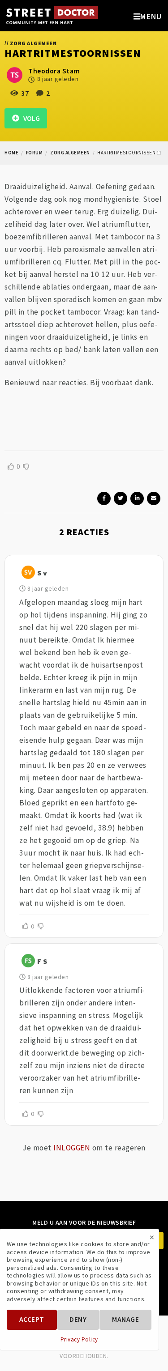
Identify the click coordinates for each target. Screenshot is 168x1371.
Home (11, 152)
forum (34, 152)
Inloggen (71, 1148)
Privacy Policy (79, 1339)
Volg (29, 118)
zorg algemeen (70, 152)
